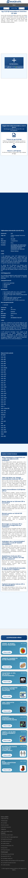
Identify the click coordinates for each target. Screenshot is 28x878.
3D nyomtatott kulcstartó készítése (8, 862)
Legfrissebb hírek (4, 818)
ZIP (12, 15)
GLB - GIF (3, 425)
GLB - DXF (3, 421)
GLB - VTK (3, 399)
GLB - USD (3, 395)
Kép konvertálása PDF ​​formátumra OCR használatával (12, 860)
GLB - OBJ (3, 378)
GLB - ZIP (3, 416)
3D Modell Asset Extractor (6, 839)
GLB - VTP (3, 401)
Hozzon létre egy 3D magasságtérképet (9, 837)
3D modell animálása (5, 864)
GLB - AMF (3, 363)
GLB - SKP (3, 384)
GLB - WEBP (4, 431)
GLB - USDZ (3, 397)
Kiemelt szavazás (5, 825)
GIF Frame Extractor (5, 849)
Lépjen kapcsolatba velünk (6, 831)
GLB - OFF (3, 380)
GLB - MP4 (3, 436)
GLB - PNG (3, 429)
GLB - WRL (3, 404)
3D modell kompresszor (6, 841)
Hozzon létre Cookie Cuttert (7, 834)
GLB (26, 16)
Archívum (13, 311)
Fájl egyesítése (4, 847)
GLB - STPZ (3, 393)
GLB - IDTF (3, 376)
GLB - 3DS (3, 357)
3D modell (13, 238)
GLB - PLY (3, 382)
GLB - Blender (4, 367)
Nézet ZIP (19, 317)
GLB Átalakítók (14, 244)
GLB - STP (3, 391)
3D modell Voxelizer (22, 244)
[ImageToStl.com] (14, 1)
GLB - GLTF (3, 374)
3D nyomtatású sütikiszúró (6, 858)
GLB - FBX (3, 372)
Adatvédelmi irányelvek (6, 827)
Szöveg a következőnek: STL (7, 845)
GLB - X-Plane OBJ (5, 408)
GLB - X (2, 406)
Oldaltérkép (3, 829)
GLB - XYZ (3, 412)
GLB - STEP (3, 386)
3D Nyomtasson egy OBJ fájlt (7, 854)
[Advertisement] (14, 38)
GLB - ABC (3, 361)
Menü (14, 5)
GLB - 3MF (3, 359)
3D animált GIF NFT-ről (6, 856)
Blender (12, 251)
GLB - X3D (3, 410)
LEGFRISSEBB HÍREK (14, 637)
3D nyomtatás (4, 822)
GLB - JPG (3, 427)
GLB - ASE (3, 365)
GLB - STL (3, 389)
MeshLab (16, 251)
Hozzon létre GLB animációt (17, 246)
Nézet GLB (22, 248)
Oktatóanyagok (4, 820)
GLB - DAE (3, 369)
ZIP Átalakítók (14, 317)
